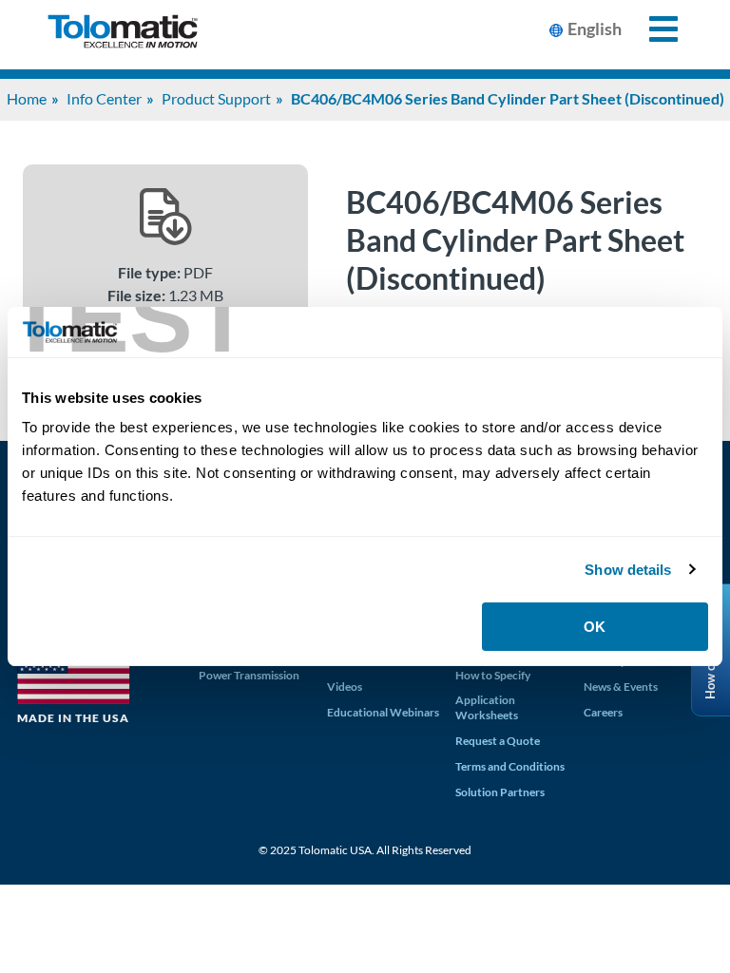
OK (594, 627)
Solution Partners (500, 792)
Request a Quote (497, 741)
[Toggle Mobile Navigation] (652, 29)
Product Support (216, 98)
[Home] (123, 34)
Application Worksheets (486, 707)
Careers (603, 712)
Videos (344, 686)
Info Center (104, 98)
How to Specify (492, 675)
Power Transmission (249, 675)
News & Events (621, 686)
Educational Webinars (383, 712)
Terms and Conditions (510, 766)
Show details (628, 570)
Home (27, 98)
